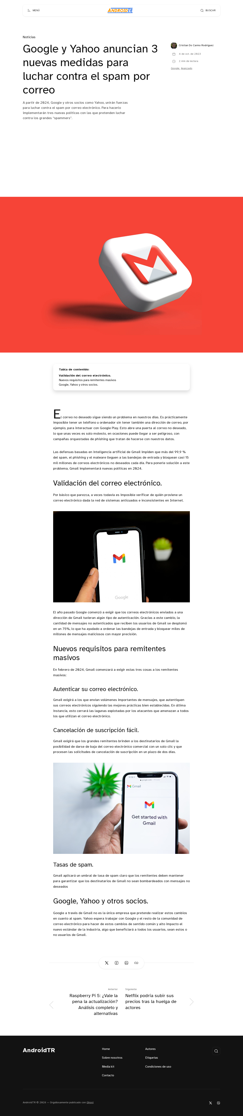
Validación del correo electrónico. (85, 375)
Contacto (108, 1075)
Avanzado (186, 68)
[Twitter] (210, 1102)
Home (106, 1049)
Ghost (90, 1102)
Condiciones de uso (158, 1066)
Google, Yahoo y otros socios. (78, 384)
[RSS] (218, 1102)
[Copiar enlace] (136, 963)
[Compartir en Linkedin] (126, 963)
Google (175, 68)
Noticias (29, 37)
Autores (150, 1049)
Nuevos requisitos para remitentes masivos (87, 380)
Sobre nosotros (112, 1057)
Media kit (108, 1066)
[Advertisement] (121, 168)
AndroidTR (39, 1050)
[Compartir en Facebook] (117, 963)
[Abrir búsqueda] (216, 1051)
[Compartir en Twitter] (107, 963)
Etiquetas (151, 1057)
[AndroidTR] (120, 10)
